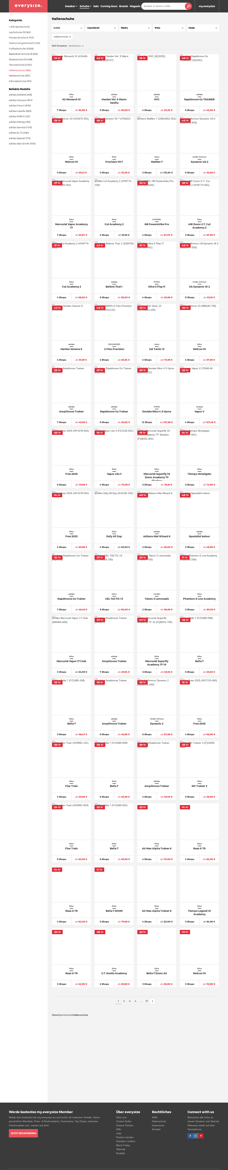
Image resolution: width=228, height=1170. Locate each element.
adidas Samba (17, 127)
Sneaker (70, 6)
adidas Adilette (17, 94)
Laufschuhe (15, 32)
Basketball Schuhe (19, 53)
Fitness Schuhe (17, 37)
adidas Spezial (17, 138)
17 (147, 1001)
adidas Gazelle (17, 111)
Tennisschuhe (16, 64)
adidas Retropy (17, 121)
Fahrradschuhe (17, 81)
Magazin (135, 6)
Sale (96, 6)
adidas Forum (16, 105)
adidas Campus (17, 100)
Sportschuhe (66, 1015)
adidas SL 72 (16, 132)
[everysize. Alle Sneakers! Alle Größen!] (28, 6)
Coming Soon (108, 6)
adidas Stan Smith (19, 143)
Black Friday (123, 1145)
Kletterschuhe (17, 75)
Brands (123, 6)
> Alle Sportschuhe (19, 26)
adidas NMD (16, 116)
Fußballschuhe (17, 48)
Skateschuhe (16, 59)
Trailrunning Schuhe (20, 43)
